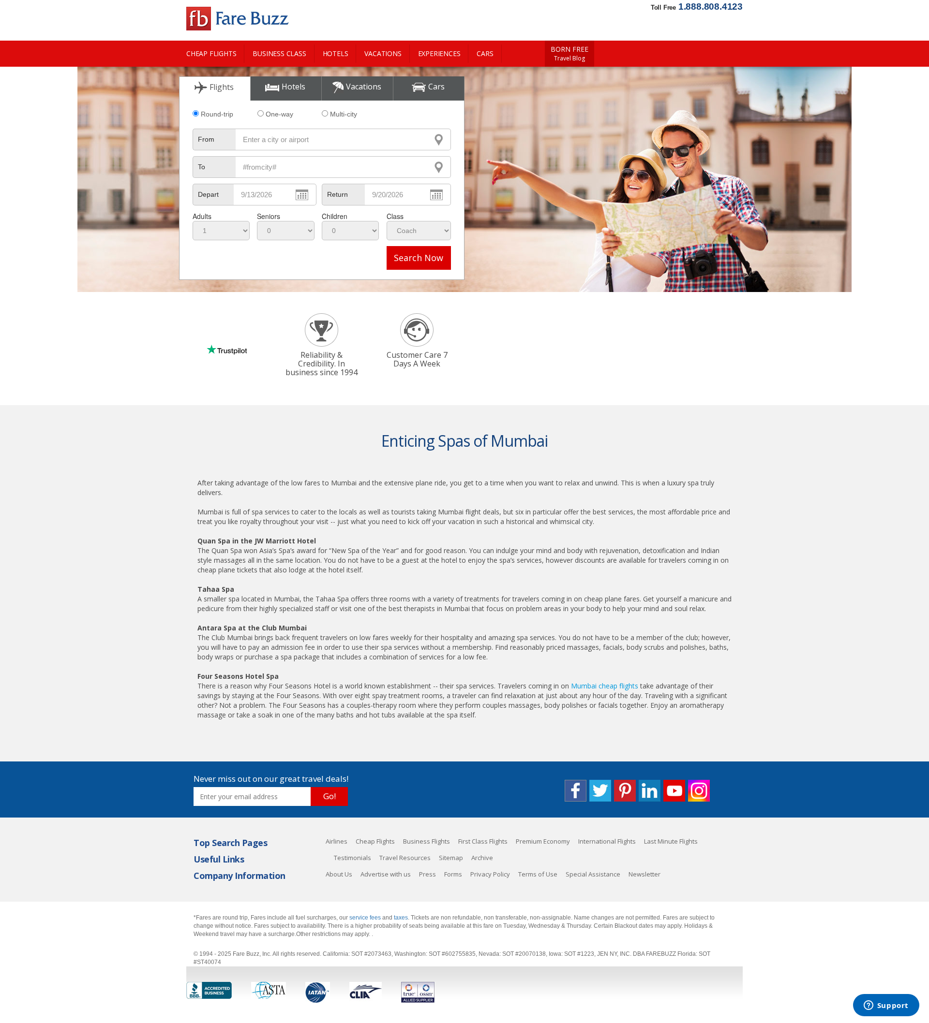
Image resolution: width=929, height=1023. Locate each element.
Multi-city (343, 114)
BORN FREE (569, 53)
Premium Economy (543, 841)
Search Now (418, 257)
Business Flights (426, 841)
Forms (453, 874)
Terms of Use (537, 874)
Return (337, 194)
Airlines (336, 841)
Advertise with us (385, 874)
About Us (339, 874)
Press (427, 874)
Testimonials (352, 857)
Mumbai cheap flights (604, 685)
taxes (401, 917)
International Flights (607, 841)
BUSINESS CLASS (279, 53)
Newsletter (644, 874)
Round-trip (217, 114)
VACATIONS (382, 53)
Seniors (268, 216)
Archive (482, 857)
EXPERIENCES (439, 53)
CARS (485, 53)
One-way (279, 114)
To (201, 167)
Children (334, 216)
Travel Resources (405, 857)
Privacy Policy (490, 874)
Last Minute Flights (671, 841)
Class (395, 216)
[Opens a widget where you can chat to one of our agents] (886, 1006)
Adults (202, 216)
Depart (208, 194)
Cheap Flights (375, 841)
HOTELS (335, 53)
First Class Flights (483, 841)
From (206, 139)
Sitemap (451, 857)
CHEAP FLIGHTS (211, 53)
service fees (365, 917)
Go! (329, 796)
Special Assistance (593, 874)
